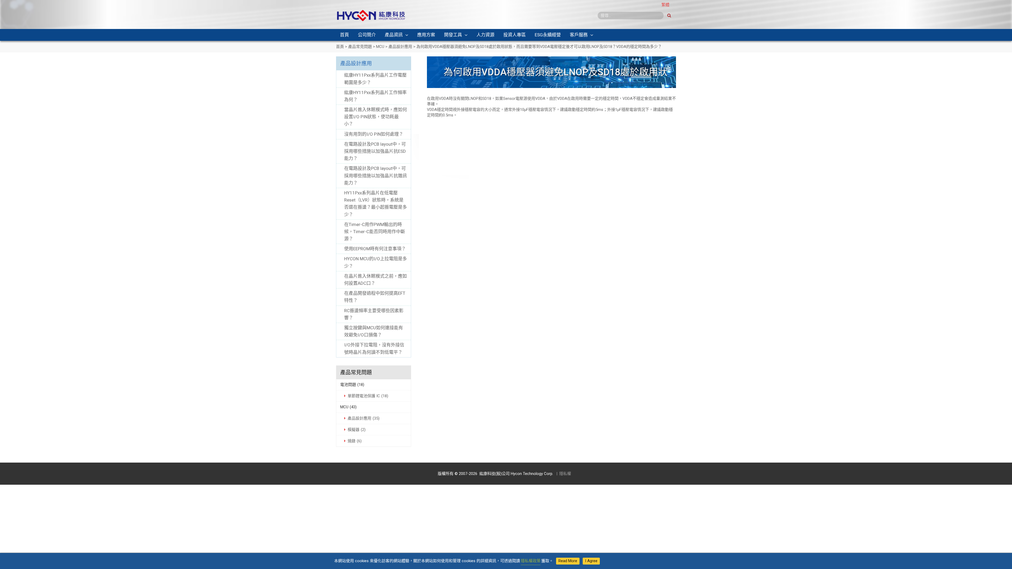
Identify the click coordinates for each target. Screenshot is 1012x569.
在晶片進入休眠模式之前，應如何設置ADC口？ (375, 279)
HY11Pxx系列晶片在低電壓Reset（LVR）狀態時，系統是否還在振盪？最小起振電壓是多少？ (375, 203)
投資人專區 (514, 34)
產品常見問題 (356, 372)
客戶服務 (579, 34)
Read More (567, 560)
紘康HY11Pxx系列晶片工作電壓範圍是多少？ (375, 78)
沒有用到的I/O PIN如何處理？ (373, 134)
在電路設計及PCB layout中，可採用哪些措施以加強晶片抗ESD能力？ (375, 151)
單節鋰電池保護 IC (368, 396)
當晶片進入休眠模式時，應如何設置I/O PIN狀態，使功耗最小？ (375, 116)
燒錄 (355, 441)
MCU (348, 407)
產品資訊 (394, 34)
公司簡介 (367, 34)
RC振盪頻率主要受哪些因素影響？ (373, 314)
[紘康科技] (371, 15)
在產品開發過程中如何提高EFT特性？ (374, 297)
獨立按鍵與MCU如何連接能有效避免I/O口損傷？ (373, 331)
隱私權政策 (531, 560)
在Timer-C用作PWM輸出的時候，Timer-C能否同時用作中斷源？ (374, 231)
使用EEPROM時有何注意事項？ (375, 248)
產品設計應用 (356, 63)
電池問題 (352, 384)
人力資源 (485, 34)
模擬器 (357, 429)
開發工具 (453, 34)
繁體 (665, 4)
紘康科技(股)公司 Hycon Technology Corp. (515, 473)
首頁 (344, 34)
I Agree (591, 560)
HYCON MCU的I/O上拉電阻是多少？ (375, 262)
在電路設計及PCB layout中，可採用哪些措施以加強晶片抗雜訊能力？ (375, 175)
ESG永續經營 (548, 34)
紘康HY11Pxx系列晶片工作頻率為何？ (375, 96)
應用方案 (426, 34)
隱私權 (565, 473)
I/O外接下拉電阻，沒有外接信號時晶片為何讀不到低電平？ (374, 348)
